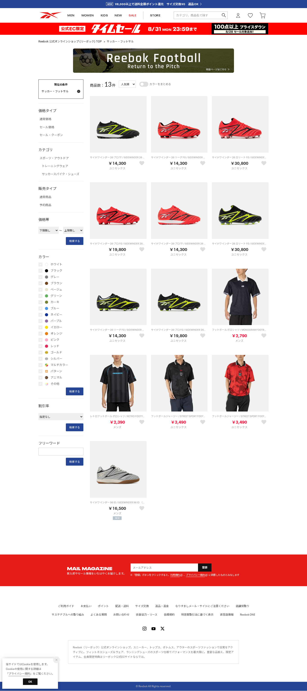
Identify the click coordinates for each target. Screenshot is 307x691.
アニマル (56, 377)
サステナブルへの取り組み (68, 614)
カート (262, 15)
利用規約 (175, 575)
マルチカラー (59, 365)
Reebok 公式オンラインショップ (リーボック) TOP (70, 41)
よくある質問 (99, 614)
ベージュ (56, 289)
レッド (55, 346)
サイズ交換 (142, 606)
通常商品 (45, 197)
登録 (205, 567)
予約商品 (45, 205)
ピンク (55, 340)
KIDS (104, 15)
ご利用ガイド (66, 606)
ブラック (56, 270)
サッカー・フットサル (120, 41)
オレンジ (56, 333)
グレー (55, 277)
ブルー (55, 308)
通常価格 (45, 119)
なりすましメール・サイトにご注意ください (202, 606)
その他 (55, 384)
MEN (71, 15)
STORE (155, 15)
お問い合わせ (121, 614)
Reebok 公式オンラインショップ (50, 15)
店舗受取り (242, 606)
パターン (56, 371)
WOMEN (87, 15)
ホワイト (56, 264)
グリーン (56, 296)
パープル (56, 321)
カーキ (55, 302)
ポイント (103, 606)
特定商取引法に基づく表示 (197, 614)
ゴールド (56, 352)
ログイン (238, 15)
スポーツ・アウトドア (54, 158)
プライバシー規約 (195, 575)
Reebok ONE (247, 614)
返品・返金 (162, 606)
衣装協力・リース (146, 614)
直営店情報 (227, 614)
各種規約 (169, 614)
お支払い (86, 606)
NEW (118, 15)
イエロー (56, 327)
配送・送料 (122, 606)
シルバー (56, 359)
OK (30, 681)
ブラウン (56, 283)
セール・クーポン (51, 135)
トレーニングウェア (55, 166)
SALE (132, 15)
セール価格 (47, 127)
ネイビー (56, 314)
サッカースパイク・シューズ (60, 174)
